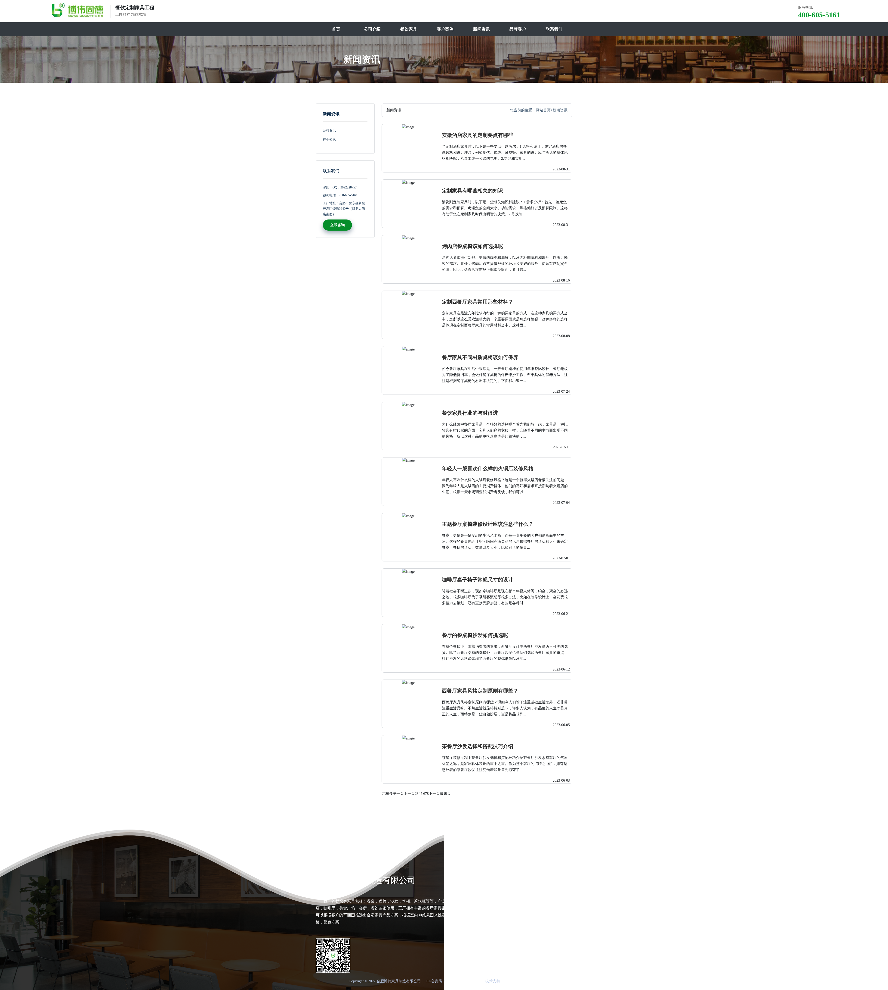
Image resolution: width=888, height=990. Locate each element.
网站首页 (543, 110)
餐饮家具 (408, 29)
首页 (336, 29)
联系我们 (554, 29)
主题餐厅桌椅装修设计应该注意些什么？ (487, 524)
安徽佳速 (511, 981)
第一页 (398, 794)
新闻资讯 (481, 29)
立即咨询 (337, 225)
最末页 (445, 794)
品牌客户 (517, 29)
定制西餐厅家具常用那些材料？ (477, 302)
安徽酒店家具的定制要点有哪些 (477, 135)
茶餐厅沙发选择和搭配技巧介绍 (477, 746)
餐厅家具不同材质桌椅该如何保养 (480, 357)
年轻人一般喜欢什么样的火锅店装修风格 (487, 468)
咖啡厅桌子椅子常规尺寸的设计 (477, 580)
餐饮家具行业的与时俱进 (470, 413)
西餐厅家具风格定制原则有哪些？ (480, 691)
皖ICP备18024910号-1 (463, 981)
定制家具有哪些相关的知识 (472, 191)
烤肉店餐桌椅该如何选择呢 (472, 246)
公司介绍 (372, 29)
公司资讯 (329, 130)
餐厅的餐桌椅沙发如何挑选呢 (475, 635)
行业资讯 (329, 139)
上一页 (409, 794)
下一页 (434, 794)
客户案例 (445, 29)
